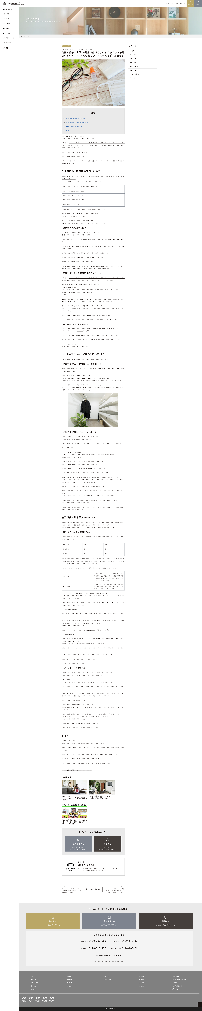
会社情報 (141, 983)
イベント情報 (107, 979)
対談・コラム (134, 58)
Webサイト (80, 331)
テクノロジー (34, 989)
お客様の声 (69, 979)
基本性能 (33, 986)
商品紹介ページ (91, 630)
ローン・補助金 (134, 74)
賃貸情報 (141, 976)
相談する (107, 844)
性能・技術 (133, 62)
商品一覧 (33, 979)
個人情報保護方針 (177, 986)
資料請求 (198, 4)
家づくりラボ (26, 36)
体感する (190, 4)
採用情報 (174, 983)
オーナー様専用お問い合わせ (179, 979)
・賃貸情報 (182, 3)
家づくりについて (71, 986)
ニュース (132, 78)
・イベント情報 (174, 3)
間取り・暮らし (134, 66)
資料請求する (78, 844)
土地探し (132, 51)
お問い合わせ (175, 976)
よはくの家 (72, 486)
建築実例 (69, 976)
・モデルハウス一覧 (164, 3)
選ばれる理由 (34, 983)
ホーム (32, 976)
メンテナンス (134, 70)
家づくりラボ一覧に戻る (93, 889)
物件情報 (141, 979)
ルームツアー (133, 55)
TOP (21, 36)
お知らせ (141, 986)
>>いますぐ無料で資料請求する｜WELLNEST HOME (77, 770)
